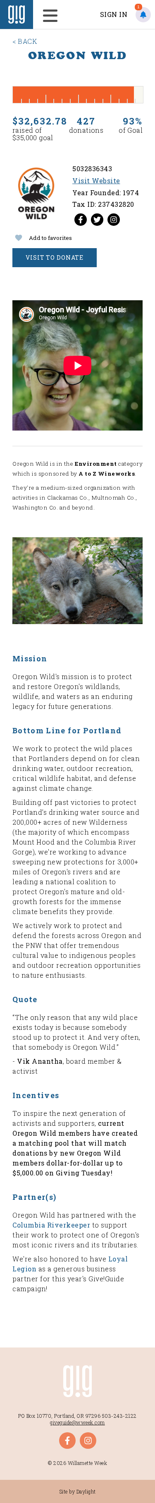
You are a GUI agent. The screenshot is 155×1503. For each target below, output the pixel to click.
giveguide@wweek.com (77, 1422)
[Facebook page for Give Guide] (80, 219)
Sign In (114, 14)
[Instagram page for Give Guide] (113, 219)
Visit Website (96, 180)
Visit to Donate (54, 257)
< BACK (24, 41)
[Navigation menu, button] (48, 15)
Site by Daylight (78, 1491)
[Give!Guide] (16, 14)
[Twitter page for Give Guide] (97, 219)
